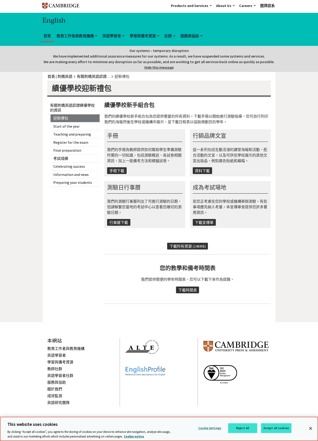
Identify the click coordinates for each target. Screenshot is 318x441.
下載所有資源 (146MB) (187, 246)
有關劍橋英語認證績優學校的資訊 (72, 108)
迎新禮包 (60, 118)
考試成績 (60, 158)
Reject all (242, 428)
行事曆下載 (118, 222)
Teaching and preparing (72, 134)
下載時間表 (187, 290)
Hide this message (159, 67)
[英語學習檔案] (145, 384)
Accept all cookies (276, 428)
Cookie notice (134, 436)
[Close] (310, 428)
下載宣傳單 (204, 222)
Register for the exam (70, 142)
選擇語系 (267, 5)
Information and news (71, 174)
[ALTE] (142, 362)
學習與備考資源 (143, 36)
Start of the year (66, 126)
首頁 (47, 36)
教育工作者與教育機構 (75, 36)
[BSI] (220, 392)
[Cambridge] (60, 7)
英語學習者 (111, 36)
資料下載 (202, 170)
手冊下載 (116, 170)
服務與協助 (189, 36)
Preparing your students (72, 182)
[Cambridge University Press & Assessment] (236, 361)
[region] (159, 429)
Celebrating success (69, 166)
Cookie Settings (209, 428)
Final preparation (67, 150)
